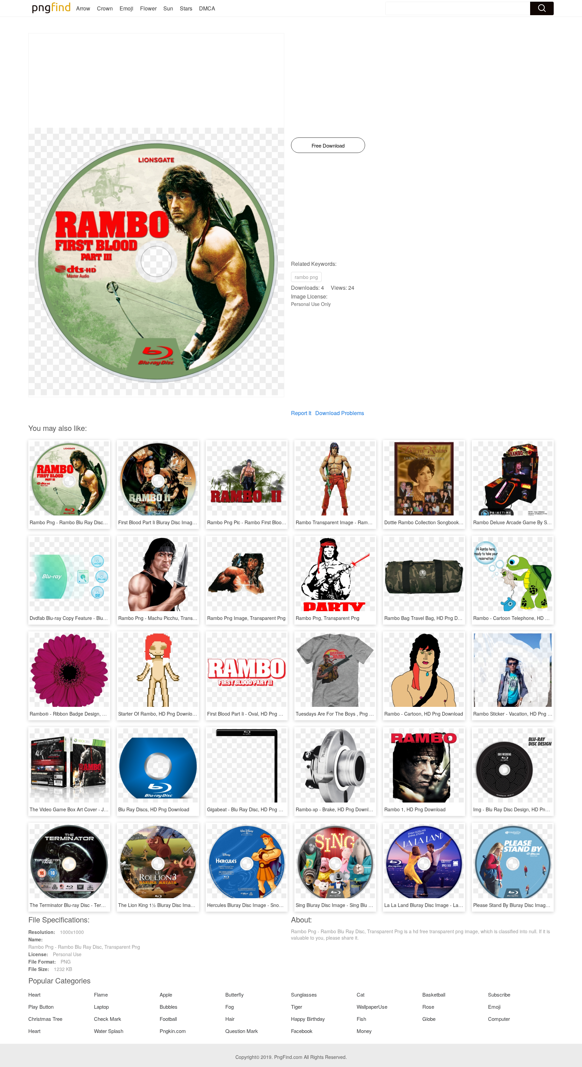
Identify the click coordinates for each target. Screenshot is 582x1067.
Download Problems (339, 413)
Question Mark (241, 1030)
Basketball (433, 994)
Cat (360, 994)
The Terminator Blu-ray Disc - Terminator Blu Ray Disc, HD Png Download (108, 905)
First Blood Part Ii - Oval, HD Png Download (253, 713)
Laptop (101, 1006)
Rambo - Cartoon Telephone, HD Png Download (524, 618)
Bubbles (168, 1006)
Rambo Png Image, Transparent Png (246, 618)
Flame (101, 994)
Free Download (328, 145)
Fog (229, 1006)
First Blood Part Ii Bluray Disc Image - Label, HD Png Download (185, 522)
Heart (34, 994)
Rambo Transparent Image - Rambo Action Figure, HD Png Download (370, 522)
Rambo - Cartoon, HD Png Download (423, 713)
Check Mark (107, 1018)
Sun (168, 8)
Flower (148, 8)
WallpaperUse (372, 1006)
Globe (428, 1018)
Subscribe (499, 994)
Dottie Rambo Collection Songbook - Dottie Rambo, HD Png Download (459, 522)
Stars (186, 8)
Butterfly (234, 994)
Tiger (296, 1006)
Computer (499, 1018)
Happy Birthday (308, 1018)
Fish (361, 1018)
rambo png (306, 277)
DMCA (207, 8)
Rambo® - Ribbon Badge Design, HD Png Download (85, 713)
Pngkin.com (173, 1030)
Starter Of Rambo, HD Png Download (158, 713)
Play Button (41, 1006)
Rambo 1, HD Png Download (415, 809)
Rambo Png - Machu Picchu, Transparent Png (167, 618)
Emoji (126, 8)
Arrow (83, 8)
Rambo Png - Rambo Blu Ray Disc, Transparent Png (85, 522)
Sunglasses (304, 994)
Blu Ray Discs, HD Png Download (153, 809)
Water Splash (108, 1030)
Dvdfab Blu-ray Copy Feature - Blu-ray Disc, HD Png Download (97, 618)
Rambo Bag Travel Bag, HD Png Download (430, 618)
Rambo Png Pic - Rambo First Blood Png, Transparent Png (269, 522)
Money (364, 1030)
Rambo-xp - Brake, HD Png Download (336, 809)
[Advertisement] (156, 80)
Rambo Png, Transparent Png (327, 618)
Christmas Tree (45, 1018)
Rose (428, 1006)
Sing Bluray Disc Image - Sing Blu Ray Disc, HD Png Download (362, 905)
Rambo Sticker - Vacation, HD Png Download (521, 713)
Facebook (302, 1030)
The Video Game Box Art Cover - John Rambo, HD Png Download (100, 809)
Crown (105, 8)
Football (168, 1018)
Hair (229, 1018)
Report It (301, 413)
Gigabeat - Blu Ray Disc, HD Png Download (253, 809)
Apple (166, 994)
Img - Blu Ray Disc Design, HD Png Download (522, 809)
